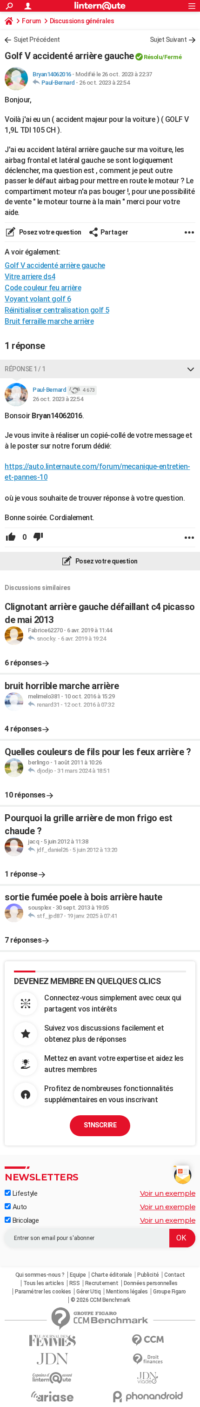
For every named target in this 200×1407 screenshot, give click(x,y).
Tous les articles (43, 1283)
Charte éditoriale (111, 1275)
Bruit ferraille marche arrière (49, 321)
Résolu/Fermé (162, 57)
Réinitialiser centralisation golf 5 (57, 310)
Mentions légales (127, 1291)
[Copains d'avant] (52, 1378)
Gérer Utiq (88, 1291)
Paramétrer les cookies (43, 1291)
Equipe (78, 1275)
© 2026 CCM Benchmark (100, 1300)
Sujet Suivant (168, 39)
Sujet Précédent (36, 39)
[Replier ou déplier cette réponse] (190, 369)
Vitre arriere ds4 (30, 276)
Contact (174, 1275)
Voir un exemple (168, 1193)
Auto (19, 1207)
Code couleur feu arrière (43, 287)
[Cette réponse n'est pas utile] (38, 537)
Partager (114, 232)
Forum (31, 21)
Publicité (148, 1275)
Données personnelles (151, 1283)
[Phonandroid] (147, 1396)
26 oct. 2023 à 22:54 (104, 82)
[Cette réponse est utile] (11, 537)
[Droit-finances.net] (147, 1359)
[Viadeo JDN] (147, 1378)
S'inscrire (100, 1125)
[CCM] (147, 1340)
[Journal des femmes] (52, 1341)
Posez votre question (49, 232)
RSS (74, 1283)
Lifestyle (24, 1193)
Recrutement (102, 1283)
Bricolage (25, 1220)
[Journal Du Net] (52, 1359)
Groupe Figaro (169, 1291)
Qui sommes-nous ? (40, 1275)
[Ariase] (52, 1396)
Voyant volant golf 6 (38, 299)
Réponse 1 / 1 (25, 369)
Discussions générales (82, 21)
